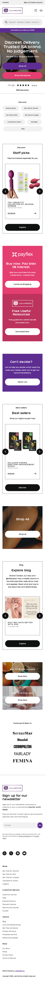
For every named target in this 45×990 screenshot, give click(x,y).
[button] (41, 10)
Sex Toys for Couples (32, 115)
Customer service (9, 895)
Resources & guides (10, 938)
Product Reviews (9, 931)
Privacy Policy (7, 955)
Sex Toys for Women (31, 108)
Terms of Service (9, 958)
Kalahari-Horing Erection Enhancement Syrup (21, 464)
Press (4, 952)
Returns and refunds (10, 908)
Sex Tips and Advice (10, 928)
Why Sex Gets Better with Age (20, 623)
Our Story (6, 948)
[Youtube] (24, 853)
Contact (5, 911)
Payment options (9, 904)
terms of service (25, 836)
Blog (23, 129)
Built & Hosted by (13, 971)
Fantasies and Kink (9, 934)
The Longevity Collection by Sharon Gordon (21, 204)
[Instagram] (4, 853)
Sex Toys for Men (12, 115)
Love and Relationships (11, 925)
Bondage (34, 122)
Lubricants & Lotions (14, 122)
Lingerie (5, 884)
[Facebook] (18, 853)
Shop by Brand (11, 108)
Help (4, 898)
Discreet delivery (9, 901)
